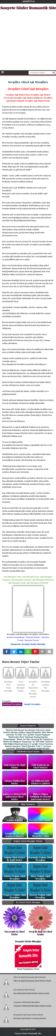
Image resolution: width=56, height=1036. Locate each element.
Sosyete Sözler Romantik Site (28, 8)
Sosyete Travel (32, 640)
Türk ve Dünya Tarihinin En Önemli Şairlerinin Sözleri (40, 797)
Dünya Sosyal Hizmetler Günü (40, 834)
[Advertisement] (28, 41)
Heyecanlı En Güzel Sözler (14, 933)
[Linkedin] (20, 651)
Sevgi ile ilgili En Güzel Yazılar (40, 933)
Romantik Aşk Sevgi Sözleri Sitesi (28, 1015)
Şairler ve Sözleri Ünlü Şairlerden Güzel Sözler (14, 797)
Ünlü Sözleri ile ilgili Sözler (14, 766)
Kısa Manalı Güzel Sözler (24, 990)
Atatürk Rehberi (14, 820)
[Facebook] (6, 651)
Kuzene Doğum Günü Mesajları (40, 896)
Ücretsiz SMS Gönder (40, 820)
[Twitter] (13, 651)
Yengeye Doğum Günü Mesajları (14, 896)
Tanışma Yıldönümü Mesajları (26, 1002)
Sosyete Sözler (33, 637)
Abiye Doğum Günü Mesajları (40, 877)
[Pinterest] (35, 651)
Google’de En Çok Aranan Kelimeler (14, 834)
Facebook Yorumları (12, 704)
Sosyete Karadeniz (15, 637)
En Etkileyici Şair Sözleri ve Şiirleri (40, 782)
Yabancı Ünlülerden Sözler (14, 782)
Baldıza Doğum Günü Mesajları (15, 877)
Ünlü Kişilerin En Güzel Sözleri (40, 766)
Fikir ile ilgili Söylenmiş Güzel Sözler (29, 977)
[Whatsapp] (28, 651)
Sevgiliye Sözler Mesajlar (34, 644)
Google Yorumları (32, 704)
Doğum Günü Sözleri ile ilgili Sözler (14, 858)
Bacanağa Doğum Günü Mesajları (40, 858)
